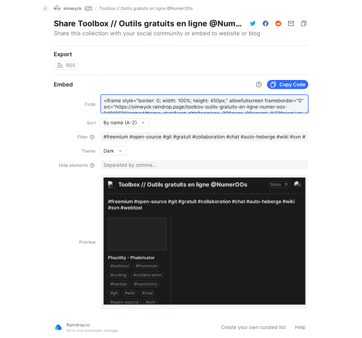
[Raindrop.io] (58, 327)
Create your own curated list (253, 327)
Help (300, 327)
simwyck (77, 8)
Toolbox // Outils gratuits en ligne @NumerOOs (146, 8)
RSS (71, 65)
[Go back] (45, 8)
